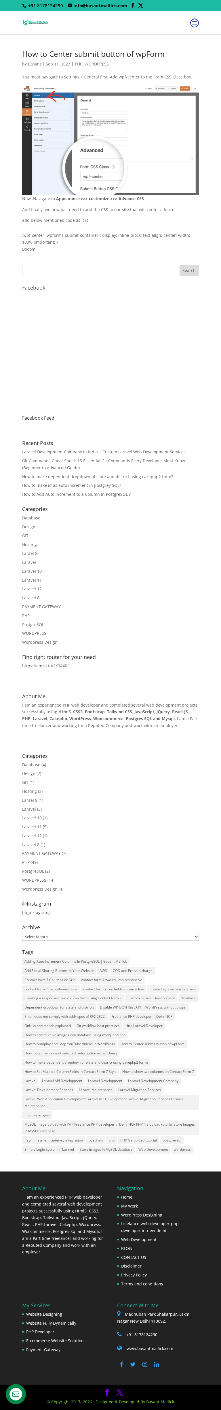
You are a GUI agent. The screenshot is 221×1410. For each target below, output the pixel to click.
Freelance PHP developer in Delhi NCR (141, 1016)
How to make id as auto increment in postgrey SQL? (71, 485)
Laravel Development (105, 1080)
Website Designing (44, 1314)
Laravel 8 (30, 597)
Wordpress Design (40, 642)
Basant (34, 64)
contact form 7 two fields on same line (113, 989)
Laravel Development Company (153, 1080)
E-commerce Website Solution (55, 1340)
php (111, 1140)
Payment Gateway (43, 1349)
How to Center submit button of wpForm (93, 54)
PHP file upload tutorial (138, 1140)
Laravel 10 (32, 571)
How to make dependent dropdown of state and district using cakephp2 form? (97, 476)
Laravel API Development (62, 1080)
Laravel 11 (32, 580)
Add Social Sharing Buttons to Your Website (59, 970)
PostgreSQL (33, 624)
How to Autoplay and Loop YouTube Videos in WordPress (69, 1043)
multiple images (37, 1115)
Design (28, 527)
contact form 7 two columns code (50, 989)
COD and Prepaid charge (133, 970)
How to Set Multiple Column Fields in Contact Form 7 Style (70, 1071)
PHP (78, 64)
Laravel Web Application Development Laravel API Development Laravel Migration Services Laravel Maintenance (103, 1102)
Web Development (153, 1149)
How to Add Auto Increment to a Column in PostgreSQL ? (76, 494)
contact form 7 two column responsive (111, 979)
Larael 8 (29, 553)
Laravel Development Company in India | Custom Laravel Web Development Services (104, 452)
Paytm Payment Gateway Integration (53, 1140)
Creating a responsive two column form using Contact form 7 (73, 998)
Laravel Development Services (48, 1089)
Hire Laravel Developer (144, 1025)
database (188, 998)
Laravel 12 (32, 589)
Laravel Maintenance (96, 1089)
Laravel (29, 562)
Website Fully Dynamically (51, 1323)
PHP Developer (40, 1331)
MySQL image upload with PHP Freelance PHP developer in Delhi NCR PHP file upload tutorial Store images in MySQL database (109, 1128)
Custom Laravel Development (151, 998)
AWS (103, 970)
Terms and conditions (142, 1284)
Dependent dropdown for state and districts (59, 1007)
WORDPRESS (97, 64)
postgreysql (172, 1140)
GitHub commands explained (47, 1025)
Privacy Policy (134, 1275)
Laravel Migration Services (139, 1089)
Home (126, 1197)
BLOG (126, 1248)
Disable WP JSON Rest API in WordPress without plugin (143, 1007)
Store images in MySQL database (106, 1149)
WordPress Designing (141, 1215)
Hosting (29, 544)
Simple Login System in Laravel (49, 1149)
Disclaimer (131, 1266)
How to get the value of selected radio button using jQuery (70, 1053)
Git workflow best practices (98, 1025)
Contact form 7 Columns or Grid (49, 979)
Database (31, 518)
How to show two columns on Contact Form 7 (158, 1071)
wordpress (182, 1149)
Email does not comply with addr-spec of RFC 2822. (65, 1016)
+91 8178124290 (141, 1334)
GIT (25, 535)
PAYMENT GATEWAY (41, 606)
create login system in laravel (173, 989)
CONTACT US (133, 1257)
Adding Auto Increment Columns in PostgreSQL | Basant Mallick (75, 961)
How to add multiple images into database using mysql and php (74, 1034)
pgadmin (96, 1140)
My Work (129, 1206)
